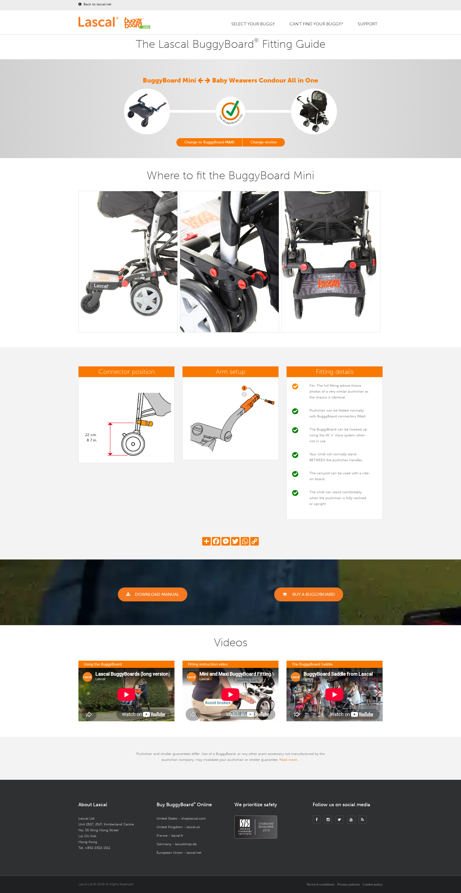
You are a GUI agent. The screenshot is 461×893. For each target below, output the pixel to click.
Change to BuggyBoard (209, 142)
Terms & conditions (321, 884)
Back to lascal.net (96, 4)
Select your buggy (253, 23)
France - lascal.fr (170, 835)
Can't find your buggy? (316, 23)
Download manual (157, 594)
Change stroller (264, 142)
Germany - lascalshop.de (177, 844)
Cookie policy (373, 884)
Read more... (289, 760)
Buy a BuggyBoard (313, 594)
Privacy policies (348, 884)
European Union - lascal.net (179, 853)
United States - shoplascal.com (181, 818)
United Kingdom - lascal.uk (178, 827)
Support (367, 23)
